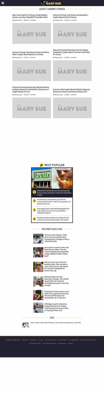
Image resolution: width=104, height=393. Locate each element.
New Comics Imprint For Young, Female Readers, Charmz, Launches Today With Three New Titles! (30, 16)
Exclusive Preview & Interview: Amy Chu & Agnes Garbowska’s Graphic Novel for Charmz (71, 52)
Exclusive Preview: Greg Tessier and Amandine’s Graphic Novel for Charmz (70, 16)
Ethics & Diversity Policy (88, 340)
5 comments (32, 57)
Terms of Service (50, 340)
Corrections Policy (35, 343)
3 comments (73, 94)
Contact (70, 343)
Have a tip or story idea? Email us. (43, 323)
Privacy (40, 340)
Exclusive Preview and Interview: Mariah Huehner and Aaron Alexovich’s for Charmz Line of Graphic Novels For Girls (30, 89)
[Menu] (3, 3)
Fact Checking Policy (49, 343)
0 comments (73, 20)
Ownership (62, 343)
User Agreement (73, 340)
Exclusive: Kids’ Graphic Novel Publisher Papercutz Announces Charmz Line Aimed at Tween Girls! (71, 90)
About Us (25, 340)
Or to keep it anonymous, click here (68, 323)
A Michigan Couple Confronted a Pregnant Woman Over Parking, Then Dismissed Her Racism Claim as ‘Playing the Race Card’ (56, 307)
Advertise (33, 340)
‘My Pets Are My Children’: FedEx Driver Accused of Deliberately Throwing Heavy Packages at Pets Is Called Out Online (56, 238)
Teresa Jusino (18, 20)
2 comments (33, 20)
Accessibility (62, 340)
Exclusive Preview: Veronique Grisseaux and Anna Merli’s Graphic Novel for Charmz (30, 53)
